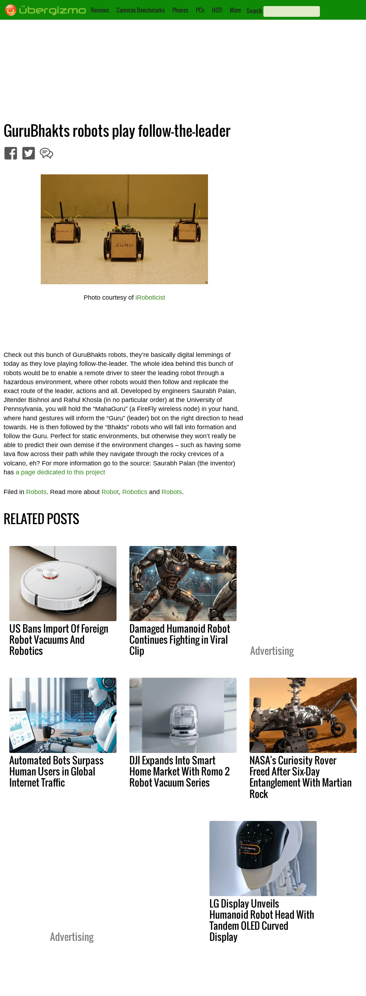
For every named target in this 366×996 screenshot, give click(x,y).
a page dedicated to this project (60, 472)
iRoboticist (150, 297)
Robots (36, 491)
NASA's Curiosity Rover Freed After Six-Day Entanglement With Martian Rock (300, 777)
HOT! (217, 10)
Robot (110, 491)
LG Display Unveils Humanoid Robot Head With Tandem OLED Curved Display (261, 920)
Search (254, 10)
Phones (180, 10)
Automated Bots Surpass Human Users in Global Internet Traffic (56, 771)
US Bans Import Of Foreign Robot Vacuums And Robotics (58, 639)
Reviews (100, 10)
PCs (200, 10)
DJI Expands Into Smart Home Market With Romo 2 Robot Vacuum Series (179, 771)
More (235, 10)
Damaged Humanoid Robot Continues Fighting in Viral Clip (179, 639)
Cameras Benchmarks (141, 10)
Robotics (134, 491)
